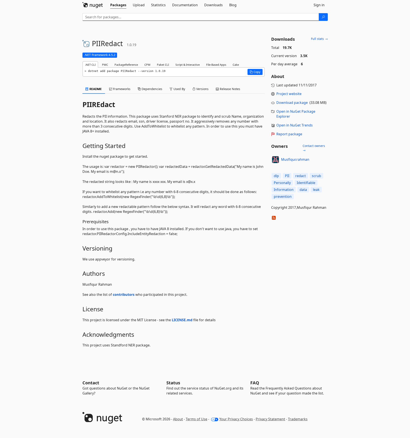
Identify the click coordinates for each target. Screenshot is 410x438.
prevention (283, 196)
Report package (289, 134)
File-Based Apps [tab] (216, 65)
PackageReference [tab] (126, 65)
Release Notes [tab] (229, 89)
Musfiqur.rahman (295, 159)
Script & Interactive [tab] (187, 65)
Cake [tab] (236, 65)
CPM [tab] (147, 65)
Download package (292, 102)
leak (316, 189)
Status (173, 383)
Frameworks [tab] (121, 89)
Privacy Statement (270, 419)
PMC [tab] (105, 65)
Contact (90, 383)
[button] (255, 72)
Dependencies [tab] (151, 89)
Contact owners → (314, 148)
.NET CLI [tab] (90, 65)
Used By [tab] (179, 89)
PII (287, 175)
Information (284, 189)
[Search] (323, 17)
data (303, 189)
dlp (276, 175)
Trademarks (298, 419)
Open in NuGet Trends (294, 125)
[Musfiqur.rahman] (275, 160)
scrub (316, 175)
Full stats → (319, 39)
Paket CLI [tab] (163, 65)
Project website (289, 93)
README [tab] (95, 89)
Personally (282, 182)
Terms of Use (196, 419)
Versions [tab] (202, 89)
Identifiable (306, 182)
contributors (124, 294)
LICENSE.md (182, 320)
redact (300, 175)
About (178, 419)
